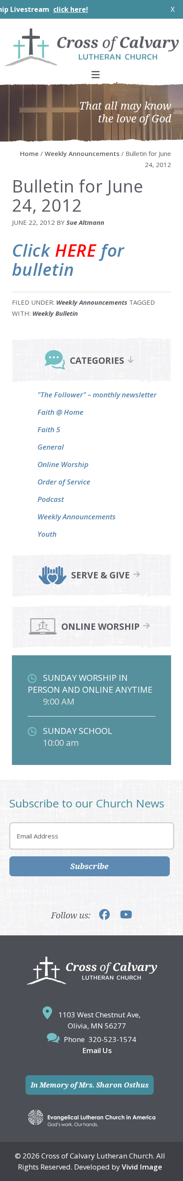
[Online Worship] (43, 633)
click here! (55, 9)
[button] (91, 74)
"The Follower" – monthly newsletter (97, 394)
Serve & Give (100, 575)
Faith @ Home (60, 412)
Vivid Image (142, 1167)
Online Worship (63, 464)
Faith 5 (48, 429)
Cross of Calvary (91, 47)
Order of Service (63, 482)
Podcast (50, 499)
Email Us (97, 1050)
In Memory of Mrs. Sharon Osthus (90, 1085)
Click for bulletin (68, 259)
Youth (47, 534)
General (50, 447)
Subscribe (89, 866)
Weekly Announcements (91, 302)
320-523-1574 (112, 1039)
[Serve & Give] (52, 581)
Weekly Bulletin (55, 313)
